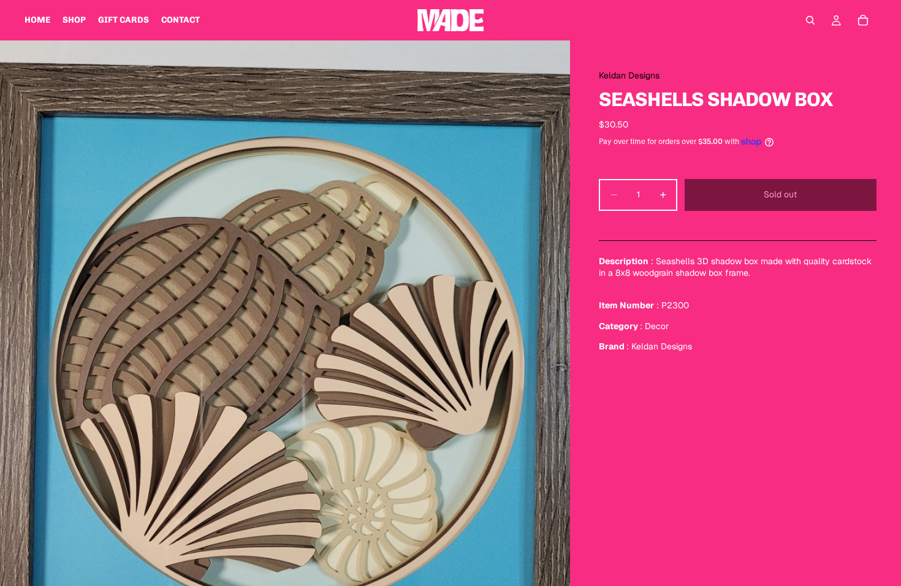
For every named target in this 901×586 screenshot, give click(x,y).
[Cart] (863, 20)
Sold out (780, 194)
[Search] (810, 20)
